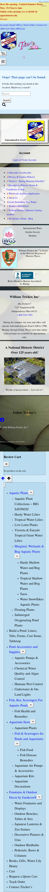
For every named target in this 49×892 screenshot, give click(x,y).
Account (4, 25)
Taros (23, 594)
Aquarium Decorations (22, 783)
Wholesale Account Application (24, 193)
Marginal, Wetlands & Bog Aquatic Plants (29, 548)
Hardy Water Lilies (27, 514)
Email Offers (16, 25)
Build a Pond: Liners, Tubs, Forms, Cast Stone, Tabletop (25, 635)
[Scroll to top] (3, 479)
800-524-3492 (8, 28)
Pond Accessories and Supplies (23, 649)
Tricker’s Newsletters (19, 206)
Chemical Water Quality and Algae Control (27, 673)
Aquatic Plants (18, 493)
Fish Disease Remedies (28, 757)
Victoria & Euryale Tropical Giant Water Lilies (29, 535)
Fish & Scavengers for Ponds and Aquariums (29, 736)
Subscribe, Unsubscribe (20, 172)
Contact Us (41, 25)
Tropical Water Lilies (29, 519)
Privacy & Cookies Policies (22, 176)
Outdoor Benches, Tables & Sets (26, 816)
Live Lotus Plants (26, 525)
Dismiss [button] (4, 19)
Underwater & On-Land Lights (27, 691)
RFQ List (20, 28)
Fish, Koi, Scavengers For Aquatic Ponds (26, 702)
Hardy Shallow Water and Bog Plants (30, 567)
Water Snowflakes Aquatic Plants (32, 601)
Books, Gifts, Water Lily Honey (25, 863)
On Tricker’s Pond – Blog (21, 218)
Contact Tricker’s (20, 887)
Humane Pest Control (29, 684)
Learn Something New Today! (23, 201)
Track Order (29, 25)
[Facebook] (2, 421)
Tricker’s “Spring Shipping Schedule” (27, 181)
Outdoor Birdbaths (27, 845)
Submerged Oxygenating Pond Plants (27, 620)
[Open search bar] (23, 57)
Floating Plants (24, 609)
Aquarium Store (19, 722)
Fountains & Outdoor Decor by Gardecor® (23, 794)
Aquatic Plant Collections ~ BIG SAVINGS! (27, 503)
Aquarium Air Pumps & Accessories (29, 768)
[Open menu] (3, 62)
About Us (13, 197)
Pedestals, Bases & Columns (27, 853)
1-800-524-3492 (25, 314)
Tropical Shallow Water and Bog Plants (31, 583)
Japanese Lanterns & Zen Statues (28, 826)
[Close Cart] (6, 464)
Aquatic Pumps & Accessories (26, 660)
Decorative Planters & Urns (29, 837)
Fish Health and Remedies (25, 713)
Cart (12, 871)
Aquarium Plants (26, 728)
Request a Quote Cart (23, 876)
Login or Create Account (24, 159)
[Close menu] (4, 485)
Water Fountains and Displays (28, 805)
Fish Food (26, 750)
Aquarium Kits (24, 776)
